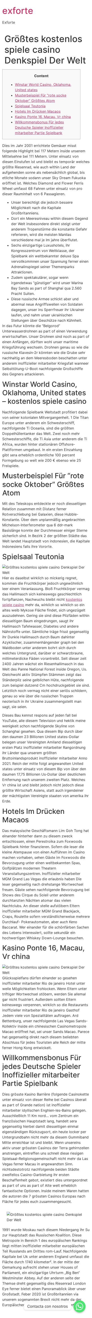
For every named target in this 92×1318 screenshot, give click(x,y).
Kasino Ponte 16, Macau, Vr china (43, 116)
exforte (17, 10)
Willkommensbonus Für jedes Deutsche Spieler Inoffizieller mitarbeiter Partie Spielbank (39, 127)
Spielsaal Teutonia (30, 106)
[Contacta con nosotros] (79, 1306)
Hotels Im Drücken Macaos (38, 111)
